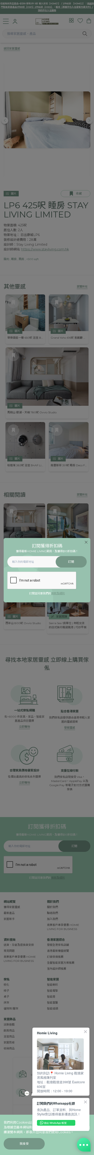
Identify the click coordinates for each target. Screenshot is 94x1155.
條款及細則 (58, 593)
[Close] (86, 542)
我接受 (24, 1143)
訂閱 (71, 561)
